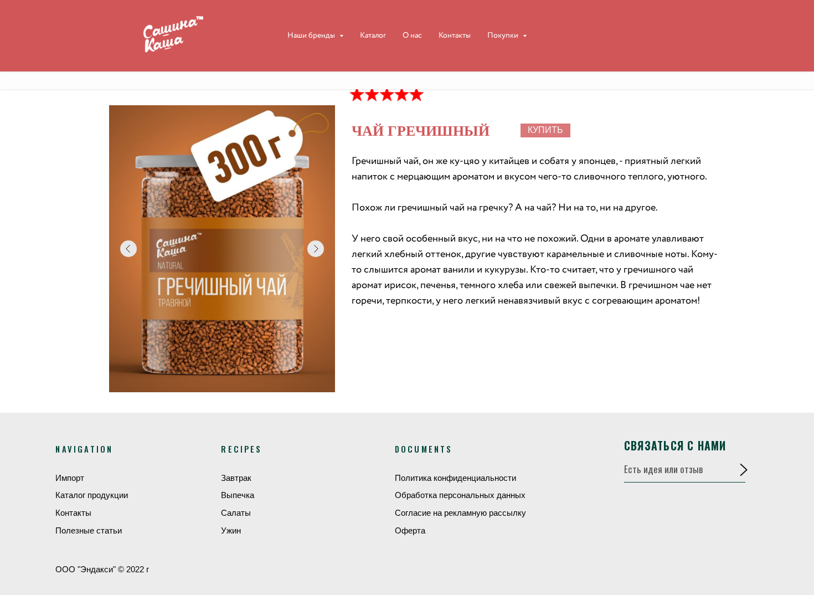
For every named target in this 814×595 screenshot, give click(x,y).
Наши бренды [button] (312, 35)
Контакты (455, 35)
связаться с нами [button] (675, 446)
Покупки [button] (503, 35)
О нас (412, 35)
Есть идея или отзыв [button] (663, 469)
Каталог (373, 35)
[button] (744, 470)
